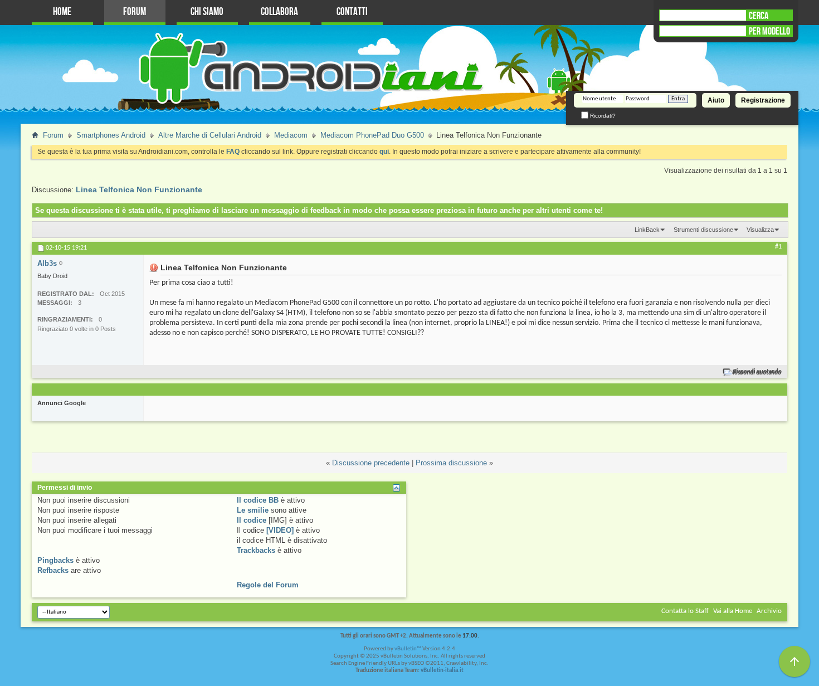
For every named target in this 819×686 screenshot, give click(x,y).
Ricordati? (602, 116)
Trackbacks (256, 550)
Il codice (251, 520)
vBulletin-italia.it (442, 671)
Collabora (279, 12)
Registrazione (763, 100)
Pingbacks (55, 560)
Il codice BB (258, 500)
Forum (134, 12)
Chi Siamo (207, 12)
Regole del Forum (268, 585)
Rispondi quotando (757, 372)
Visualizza (760, 229)
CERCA (758, 15)
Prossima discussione (451, 463)
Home (62, 12)
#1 (778, 247)
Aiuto (716, 100)
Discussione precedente (371, 463)
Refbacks (53, 570)
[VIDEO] (280, 530)
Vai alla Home (732, 611)
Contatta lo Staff (685, 611)
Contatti (352, 12)
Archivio (769, 611)
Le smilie (253, 510)
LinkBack (647, 229)
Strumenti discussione (703, 229)
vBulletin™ (407, 649)
